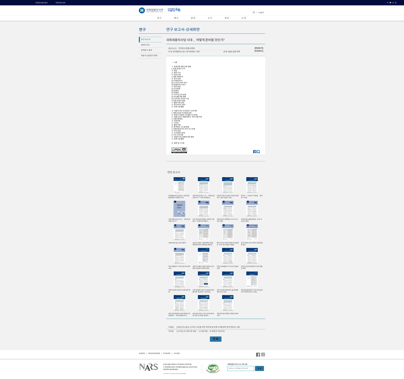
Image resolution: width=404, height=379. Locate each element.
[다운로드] (259, 51)
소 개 (243, 18)
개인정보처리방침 (154, 353)
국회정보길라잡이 (41, 2)
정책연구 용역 (146, 50)
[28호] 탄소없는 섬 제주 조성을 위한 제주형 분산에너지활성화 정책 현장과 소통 (208, 327)
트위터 (393, 2)
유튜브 (390, 2)
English (261, 12)
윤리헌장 (142, 353)
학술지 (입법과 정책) (149, 56)
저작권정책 (166, 353)
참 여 (193, 18)
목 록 (215, 339)
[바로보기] (259, 48)
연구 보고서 (145, 39)
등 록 (259, 368)
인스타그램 (396, 2)
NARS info (145, 45)
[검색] (254, 12)
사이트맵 (176, 353)
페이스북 (388, 2)
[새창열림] (213, 368)
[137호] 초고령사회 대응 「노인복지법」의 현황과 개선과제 (201, 331)
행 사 (176, 18)
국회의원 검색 (60, 2)
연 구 (159, 18)
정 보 (227, 18)
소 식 (210, 18)
